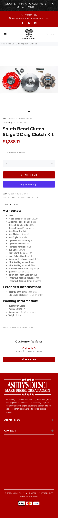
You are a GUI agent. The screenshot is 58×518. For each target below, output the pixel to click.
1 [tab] (29, 111)
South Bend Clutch (19, 193)
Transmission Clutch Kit (27, 197)
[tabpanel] (29, 80)
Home (3, 44)
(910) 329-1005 (30, 15)
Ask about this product (16, 152)
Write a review (29, 359)
